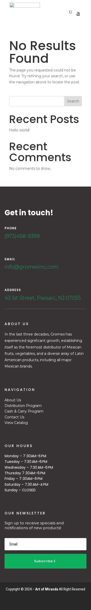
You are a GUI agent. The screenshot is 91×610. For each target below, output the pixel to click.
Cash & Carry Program (24, 411)
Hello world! (19, 130)
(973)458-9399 (22, 236)
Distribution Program (23, 405)
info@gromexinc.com (31, 267)
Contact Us (14, 417)
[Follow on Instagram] (83, 601)
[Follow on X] (75, 601)
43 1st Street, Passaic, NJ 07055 (43, 298)
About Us (13, 400)
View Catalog (16, 422)
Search (73, 101)
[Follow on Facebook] (67, 601)
